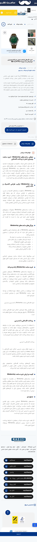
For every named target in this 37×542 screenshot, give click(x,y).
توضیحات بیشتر (25, 144)
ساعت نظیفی (30, 24)
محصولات (30, 17)
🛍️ (34, 525)
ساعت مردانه (19, 24)
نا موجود (18, 534)
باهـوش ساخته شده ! (21, 531)
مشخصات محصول (7, 144)
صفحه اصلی (35, 18)
